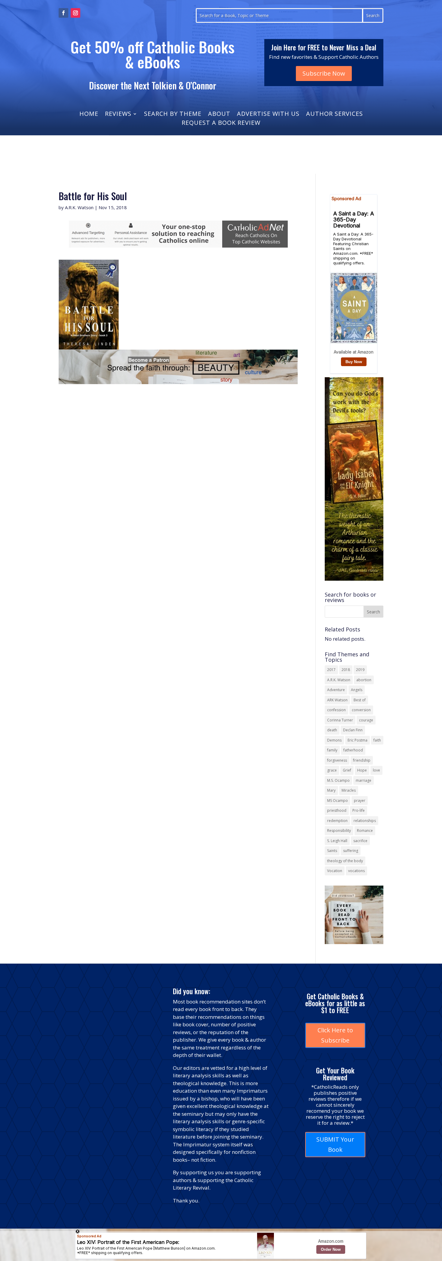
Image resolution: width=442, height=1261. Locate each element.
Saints (332, 850)
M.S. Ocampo (338, 780)
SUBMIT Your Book (335, 1144)
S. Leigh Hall (337, 840)
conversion (361, 709)
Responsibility (339, 830)
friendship (361, 760)
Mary (331, 790)
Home (88, 115)
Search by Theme (172, 115)
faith (377, 740)
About (219, 115)
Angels (356, 689)
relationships (365, 820)
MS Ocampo (337, 800)
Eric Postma (357, 740)
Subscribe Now (323, 73)
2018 (346, 669)
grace (332, 770)
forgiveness (337, 760)
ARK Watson (337, 700)
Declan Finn (353, 730)
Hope (362, 770)
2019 (360, 669)
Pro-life (358, 810)
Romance (365, 830)
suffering (350, 850)
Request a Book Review (221, 124)
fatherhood (353, 750)
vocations (356, 870)
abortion (363, 679)
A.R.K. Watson (79, 207)
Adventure (336, 689)
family (332, 750)
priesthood (336, 810)
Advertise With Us (268, 115)
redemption (337, 820)
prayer (359, 800)
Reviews (118, 115)
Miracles (349, 790)
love (376, 770)
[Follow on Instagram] (75, 13)
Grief (347, 770)
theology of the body (345, 860)
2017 (331, 669)
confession (336, 709)
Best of (360, 700)
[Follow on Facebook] (63, 13)
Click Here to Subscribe (335, 1035)
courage (366, 720)
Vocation (334, 870)
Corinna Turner (340, 720)
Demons (334, 740)
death (332, 730)
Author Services (334, 115)
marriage (363, 780)
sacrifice (360, 840)
